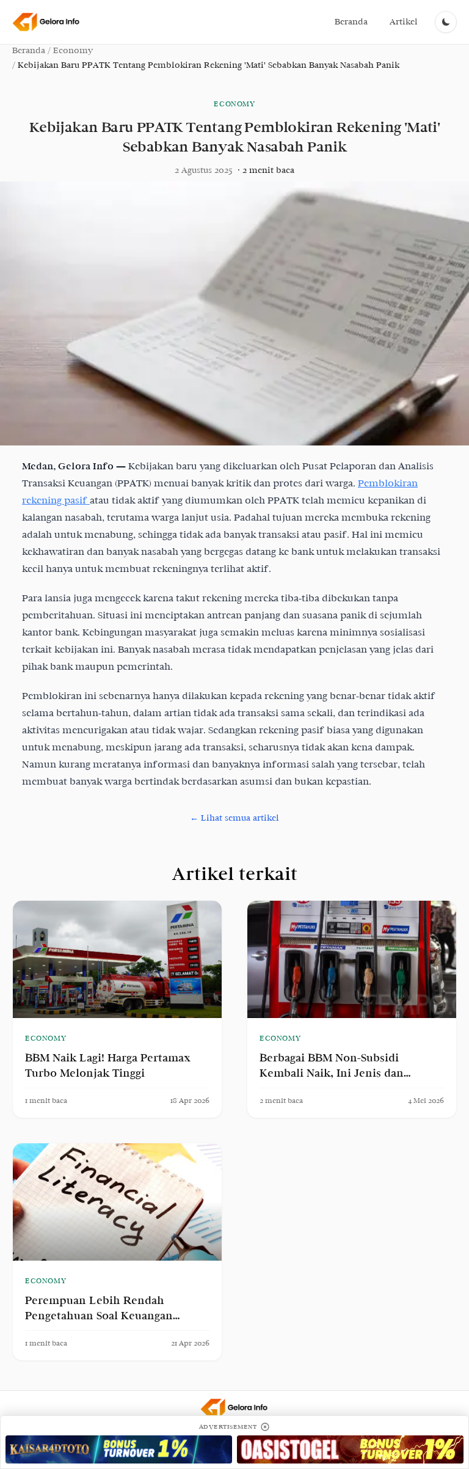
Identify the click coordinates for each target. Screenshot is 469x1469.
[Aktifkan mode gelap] (446, 22)
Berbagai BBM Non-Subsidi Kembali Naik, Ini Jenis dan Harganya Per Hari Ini (332, 1073)
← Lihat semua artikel (234, 818)
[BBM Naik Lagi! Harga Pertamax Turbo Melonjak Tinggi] (117, 959)
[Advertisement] (118, 1449)
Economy (72, 50)
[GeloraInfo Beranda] (46, 22)
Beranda (351, 21)
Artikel (404, 21)
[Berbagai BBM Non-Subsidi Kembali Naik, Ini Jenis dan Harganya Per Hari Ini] (351, 959)
